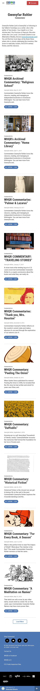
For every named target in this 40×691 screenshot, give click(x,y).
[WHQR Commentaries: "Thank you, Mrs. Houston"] (19, 296)
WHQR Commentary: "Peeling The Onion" (16, 371)
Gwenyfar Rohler (8, 90)
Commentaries (8, 75)
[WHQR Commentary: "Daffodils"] (19, 409)
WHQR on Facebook (10, 655)
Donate (33, 3)
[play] (3, 688)
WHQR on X (7, 660)
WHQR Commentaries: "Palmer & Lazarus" (17, 201)
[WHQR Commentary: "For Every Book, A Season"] (19, 518)
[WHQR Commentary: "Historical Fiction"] (19, 463)
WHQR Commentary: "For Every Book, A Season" (19, 535)
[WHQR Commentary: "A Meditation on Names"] (19, 573)
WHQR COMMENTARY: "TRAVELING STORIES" (18, 258)
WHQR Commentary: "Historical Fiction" (16, 480)
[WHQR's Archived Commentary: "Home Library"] (19, 124)
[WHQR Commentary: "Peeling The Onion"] (19, 354)
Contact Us (7, 651)
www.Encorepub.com (29, 37)
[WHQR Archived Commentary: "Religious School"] (19, 63)
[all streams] (37, 688)
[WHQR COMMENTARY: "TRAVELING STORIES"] (19, 241)
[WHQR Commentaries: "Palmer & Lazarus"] (19, 184)
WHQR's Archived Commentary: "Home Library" (16, 142)
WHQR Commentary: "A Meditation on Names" (18, 590)
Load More (20, 622)
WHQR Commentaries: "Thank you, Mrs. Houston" (17, 315)
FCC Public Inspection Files (12, 664)
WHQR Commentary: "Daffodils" (16, 426)
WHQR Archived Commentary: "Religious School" (19, 82)
